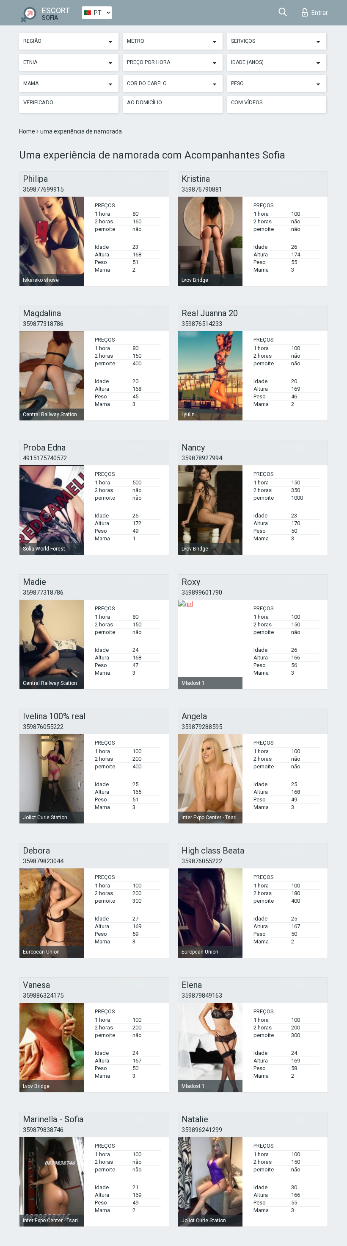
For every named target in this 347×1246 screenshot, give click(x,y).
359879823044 (43, 861)
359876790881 (202, 189)
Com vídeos (247, 102)
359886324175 (43, 995)
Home (27, 131)
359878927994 (202, 458)
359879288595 (202, 727)
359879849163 (202, 995)
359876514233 (202, 324)
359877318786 (43, 324)
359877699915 (43, 189)
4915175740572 (45, 458)
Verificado (38, 102)
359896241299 (202, 1130)
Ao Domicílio (144, 102)
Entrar (319, 12)
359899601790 (202, 592)
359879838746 (43, 1130)
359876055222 (43, 727)
